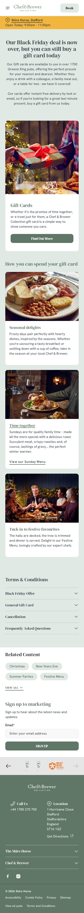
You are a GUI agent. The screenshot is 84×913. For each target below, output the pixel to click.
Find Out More (42, 238)
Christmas (17, 666)
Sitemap (65, 897)
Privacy (51, 897)
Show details (62, 504)
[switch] (73, 462)
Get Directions (58, 836)
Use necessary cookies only (42, 530)
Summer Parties (21, 676)
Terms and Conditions (41, 906)
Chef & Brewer (17, 862)
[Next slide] (75, 766)
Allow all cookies (42, 517)
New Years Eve (47, 666)
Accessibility (13, 897)
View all (11, 688)
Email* (9, 725)
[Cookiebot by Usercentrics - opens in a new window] (61, 379)
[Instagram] (18, 876)
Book (69, 7)
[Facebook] (7, 876)
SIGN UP (42, 746)
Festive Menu (54, 676)
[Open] (7, 8)
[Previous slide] (8, 766)
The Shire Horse (18, 851)
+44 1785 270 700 (23, 809)
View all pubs (14, 906)
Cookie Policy (34, 897)
